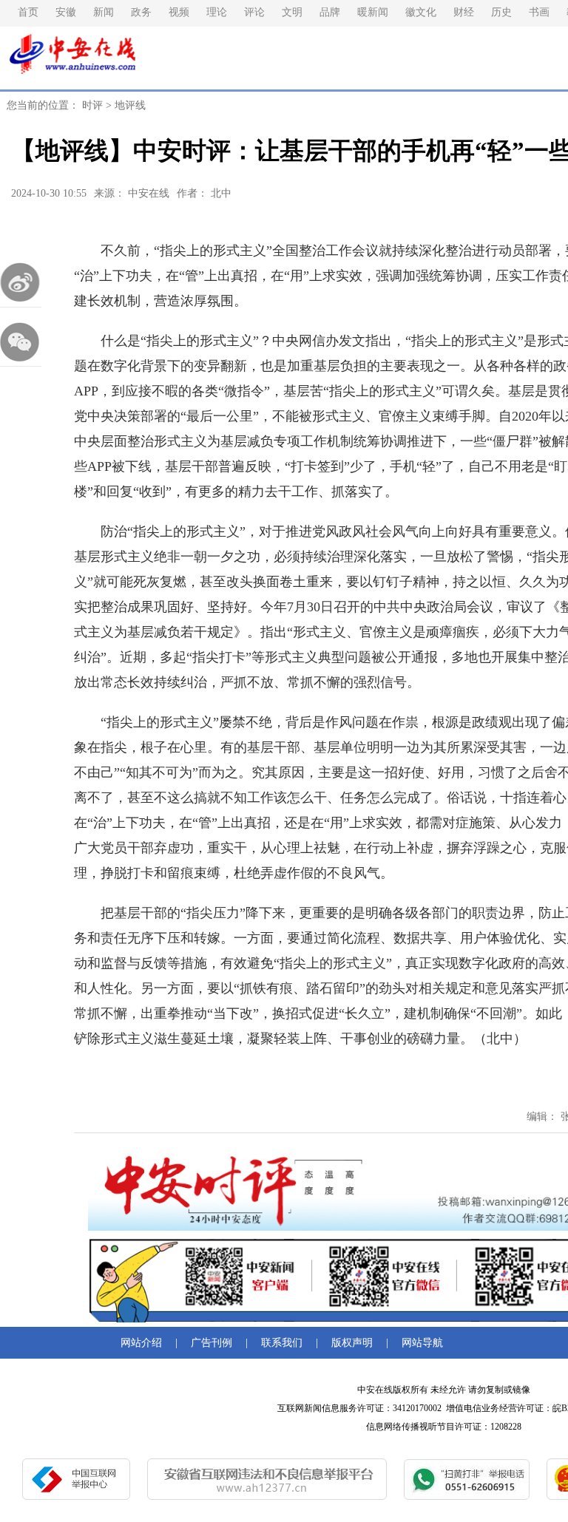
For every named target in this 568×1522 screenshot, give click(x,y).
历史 (501, 12)
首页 (28, 12)
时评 (92, 105)
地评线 (130, 105)
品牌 (330, 12)
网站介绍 (144, 1342)
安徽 (65, 12)
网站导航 (419, 1342)
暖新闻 (372, 12)
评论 (254, 12)
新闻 (103, 12)
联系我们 (281, 1342)
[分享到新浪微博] (20, 282)
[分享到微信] (20, 341)
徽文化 (420, 12)
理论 (216, 12)
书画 (539, 12)
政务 (141, 12)
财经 (463, 12)
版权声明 (352, 1342)
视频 (179, 12)
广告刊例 (211, 1342)
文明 (292, 12)
